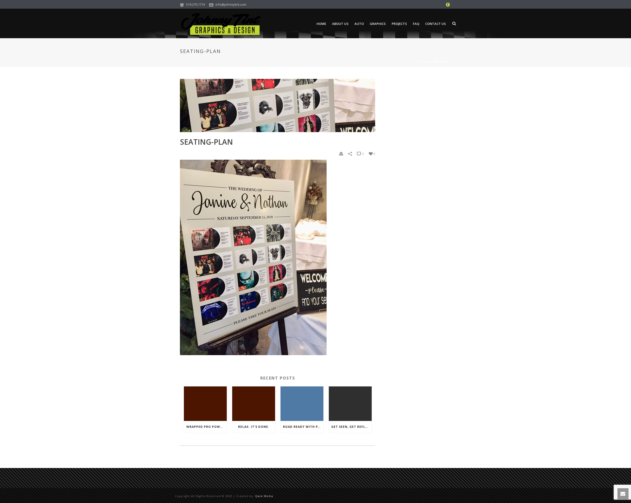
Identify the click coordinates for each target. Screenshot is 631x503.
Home (321, 23)
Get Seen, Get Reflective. (351, 427)
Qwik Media (264, 496)
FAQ (416, 23)
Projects (399, 23)
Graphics (378, 23)
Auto (359, 23)
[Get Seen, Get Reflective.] (350, 403)
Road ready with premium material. (303, 427)
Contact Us (435, 23)
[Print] (341, 153)
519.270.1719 (195, 4)
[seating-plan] (277, 105)
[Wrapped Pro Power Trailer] (205, 403)
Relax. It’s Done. (253, 427)
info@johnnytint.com (230, 4)
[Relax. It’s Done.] (253, 403)
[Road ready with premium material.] (301, 403)
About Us (340, 23)
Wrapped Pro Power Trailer (206, 427)
